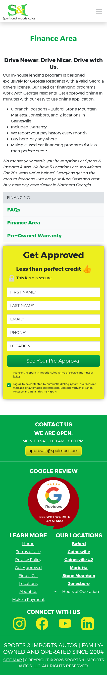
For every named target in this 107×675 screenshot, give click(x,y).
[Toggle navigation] (99, 11)
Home (28, 543)
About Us (28, 591)
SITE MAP (12, 660)
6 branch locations (29, 109)
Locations (28, 583)
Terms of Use (28, 551)
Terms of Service (68, 372)
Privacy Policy (28, 559)
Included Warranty (29, 127)
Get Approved (28, 567)
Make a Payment (28, 599)
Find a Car (28, 575)
